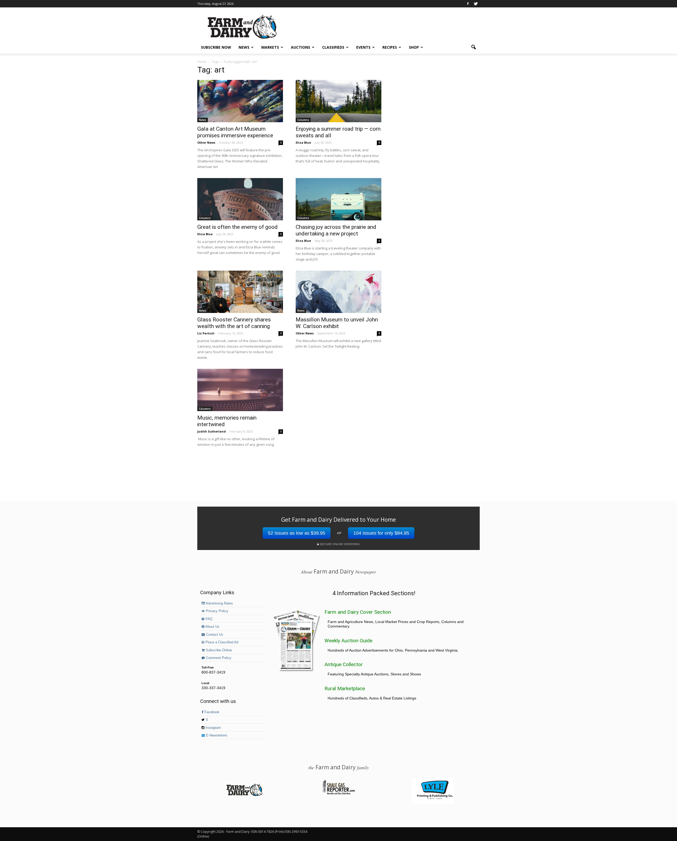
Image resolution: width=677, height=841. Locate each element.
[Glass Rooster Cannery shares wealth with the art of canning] (240, 292)
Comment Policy (218, 658)
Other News (206, 142)
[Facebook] (468, 4)
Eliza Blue (303, 142)
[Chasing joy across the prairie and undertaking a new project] (338, 199)
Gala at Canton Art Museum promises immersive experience (235, 132)
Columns (303, 120)
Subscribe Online (218, 650)
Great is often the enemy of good (237, 227)
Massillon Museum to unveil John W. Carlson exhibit (337, 322)
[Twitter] (476, 4)
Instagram (212, 728)
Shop (414, 47)
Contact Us (214, 635)
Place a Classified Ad (221, 642)
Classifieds (333, 47)
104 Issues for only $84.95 (381, 533)
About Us (211, 627)
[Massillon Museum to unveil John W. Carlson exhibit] (338, 292)
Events (363, 47)
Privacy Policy (216, 611)
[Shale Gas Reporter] (338, 794)
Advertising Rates (219, 603)
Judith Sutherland (211, 431)
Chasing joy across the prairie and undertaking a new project (336, 230)
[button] (473, 47)
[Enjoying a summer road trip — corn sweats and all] (338, 101)
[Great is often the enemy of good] (240, 199)
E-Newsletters (216, 735)
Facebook (211, 712)
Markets (270, 47)
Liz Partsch (205, 333)
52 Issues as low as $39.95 (296, 533)
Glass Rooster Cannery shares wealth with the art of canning (234, 322)
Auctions (300, 47)
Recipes (389, 47)
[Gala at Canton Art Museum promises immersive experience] (240, 101)
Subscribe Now (216, 47)
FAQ (208, 619)
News (244, 47)
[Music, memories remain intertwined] (240, 390)
